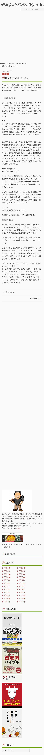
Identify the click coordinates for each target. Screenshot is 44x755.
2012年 (7, 589)
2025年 (22, 568)
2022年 (7, 574)
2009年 (22, 592)
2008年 (7, 595)
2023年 (22, 571)
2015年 (22, 583)
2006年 (7, 598)
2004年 (7, 601)
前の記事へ (9, 292)
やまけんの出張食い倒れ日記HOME (14, 63)
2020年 (7, 577)
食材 (5, 74)
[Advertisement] (22, 38)
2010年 (7, 592)
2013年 (22, 586)
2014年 (7, 586)
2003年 (22, 601)
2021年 (22, 574)
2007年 (22, 595)
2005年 (22, 598)
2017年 (22, 580)
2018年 (7, 580)
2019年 (22, 577)
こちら (19, 528)
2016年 (7, 583)
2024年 (7, 571)
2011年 (22, 589)
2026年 (7, 568)
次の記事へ (34, 298)
